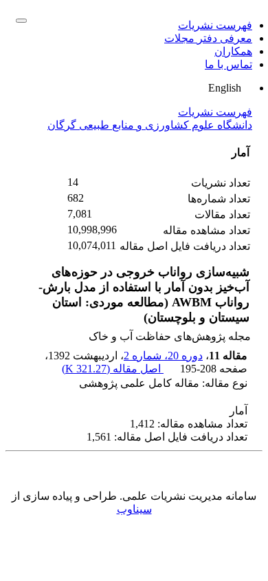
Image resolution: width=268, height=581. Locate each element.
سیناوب (134, 509)
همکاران (233, 51)
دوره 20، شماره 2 (163, 355)
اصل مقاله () (113, 368)
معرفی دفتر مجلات (208, 38)
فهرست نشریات (215, 25)
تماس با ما (228, 64)
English (226, 88)
